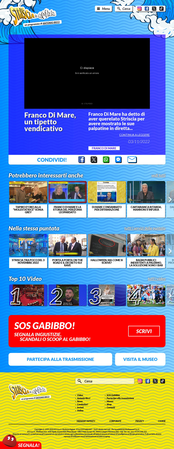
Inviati (80, 407)
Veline (80, 410)
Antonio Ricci (83, 398)
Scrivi (144, 331)
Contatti (111, 407)
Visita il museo (140, 359)
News (80, 401)
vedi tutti (158, 175)
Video (80, 395)
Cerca (126, 9)
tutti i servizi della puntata (144, 228)
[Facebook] (147, 9)
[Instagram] (139, 9)
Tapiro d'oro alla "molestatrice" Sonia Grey (28, 210)
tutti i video (156, 279)
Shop (109, 404)
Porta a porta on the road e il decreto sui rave (67, 263)
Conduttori (82, 404)
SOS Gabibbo (113, 395)
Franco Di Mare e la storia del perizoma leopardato (67, 210)
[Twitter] (154, 9)
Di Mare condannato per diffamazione (107, 208)
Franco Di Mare (104, 148)
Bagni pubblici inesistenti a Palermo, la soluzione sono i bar (146, 263)
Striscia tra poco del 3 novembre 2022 (28, 261)
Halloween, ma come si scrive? (107, 261)
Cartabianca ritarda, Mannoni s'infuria (146, 208)
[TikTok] (161, 9)
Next (170, 199)
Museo (110, 401)
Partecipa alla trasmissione (60, 359)
